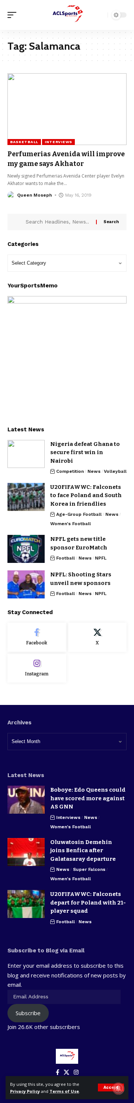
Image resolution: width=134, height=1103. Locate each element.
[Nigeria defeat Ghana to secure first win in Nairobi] (26, 454)
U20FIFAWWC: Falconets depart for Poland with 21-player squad (88, 902)
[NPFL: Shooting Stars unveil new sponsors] (26, 584)
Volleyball (115, 471)
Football (65, 558)
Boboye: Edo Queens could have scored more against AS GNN (87, 798)
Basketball (24, 142)
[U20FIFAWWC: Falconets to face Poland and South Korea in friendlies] (26, 497)
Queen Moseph (34, 195)
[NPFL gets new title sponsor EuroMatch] (26, 549)
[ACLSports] (67, 15)
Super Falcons (89, 869)
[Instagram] (36, 668)
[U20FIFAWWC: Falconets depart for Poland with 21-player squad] (26, 904)
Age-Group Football (79, 514)
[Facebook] (36, 637)
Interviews (58, 142)
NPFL (100, 558)
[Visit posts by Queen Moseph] (11, 195)
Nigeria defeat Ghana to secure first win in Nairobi (85, 452)
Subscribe (28, 1013)
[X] (97, 637)
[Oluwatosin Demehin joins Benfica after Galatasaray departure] (26, 852)
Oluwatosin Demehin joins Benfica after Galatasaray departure (83, 850)
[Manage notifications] (118, 1088)
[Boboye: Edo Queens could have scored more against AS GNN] (26, 800)
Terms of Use (64, 1091)
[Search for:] (58, 222)
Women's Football (70, 523)
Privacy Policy (25, 1091)
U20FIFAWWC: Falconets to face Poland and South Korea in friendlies (86, 495)
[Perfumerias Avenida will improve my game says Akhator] (67, 109)
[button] (111, 1087)
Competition (70, 471)
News (93, 471)
